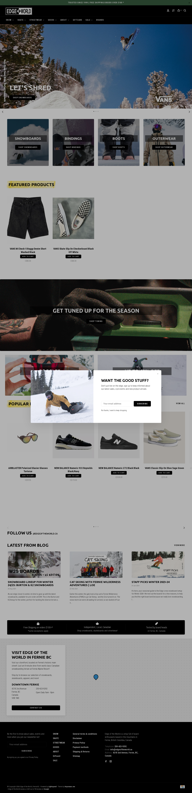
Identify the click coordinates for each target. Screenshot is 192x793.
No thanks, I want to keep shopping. (114, 410)
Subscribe (142, 404)
